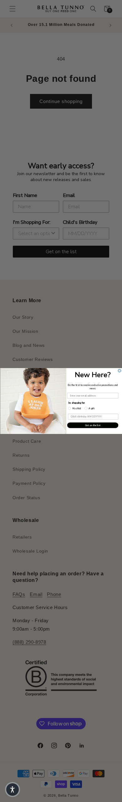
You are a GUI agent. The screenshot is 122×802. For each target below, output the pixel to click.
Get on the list (92, 425)
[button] (12, 789)
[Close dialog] (119, 370)
